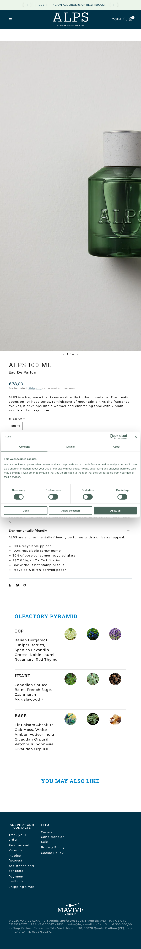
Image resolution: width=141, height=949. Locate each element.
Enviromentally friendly (28, 531)
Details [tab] (70, 446)
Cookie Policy (52, 853)
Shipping (34, 388)
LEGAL (46, 825)
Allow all (115, 510)
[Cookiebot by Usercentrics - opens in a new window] (112, 436)
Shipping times (22, 887)
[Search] (125, 19)
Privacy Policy (53, 847)
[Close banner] (136, 437)
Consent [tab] (24, 446)
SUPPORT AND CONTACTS (22, 826)
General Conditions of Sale (52, 836)
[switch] (53, 497)
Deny (26, 510)
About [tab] (116, 446)
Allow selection (70, 510)
